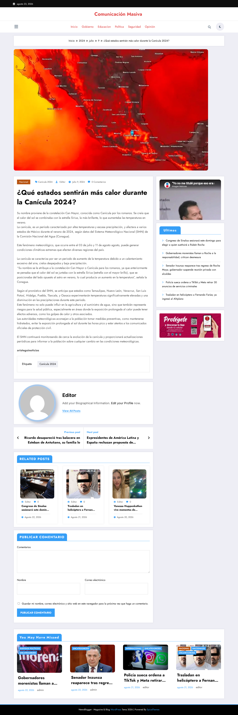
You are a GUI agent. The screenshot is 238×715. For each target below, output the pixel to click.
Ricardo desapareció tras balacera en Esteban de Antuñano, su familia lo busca (52, 441)
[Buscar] (209, 27)
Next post (92, 432)
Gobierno (88, 27)
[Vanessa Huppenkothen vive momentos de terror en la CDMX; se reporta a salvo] (130, 484)
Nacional (23, 181)
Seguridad (134, 27)
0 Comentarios (99, 181)
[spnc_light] (220, 27)
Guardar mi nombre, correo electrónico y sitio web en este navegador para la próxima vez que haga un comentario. (85, 603)
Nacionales (198, 648)
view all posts (71, 410)
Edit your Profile (122, 403)
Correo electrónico (95, 580)
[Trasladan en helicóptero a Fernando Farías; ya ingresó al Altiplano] (83, 484)
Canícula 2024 (45, 181)
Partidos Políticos (30, 648)
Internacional (134, 648)
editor (62, 181)
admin (40, 690)
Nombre (21, 580)
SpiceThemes (153, 709)
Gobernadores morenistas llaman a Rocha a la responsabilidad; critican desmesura (189, 255)
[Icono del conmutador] (16, 27)
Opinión (150, 27)
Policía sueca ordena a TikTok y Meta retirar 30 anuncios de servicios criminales (189, 284)
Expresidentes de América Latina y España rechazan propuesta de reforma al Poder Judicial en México (114, 441)
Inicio (74, 27)
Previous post (72, 432)
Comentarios (24, 547)
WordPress (116, 709)
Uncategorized (28, 652)
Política (119, 27)
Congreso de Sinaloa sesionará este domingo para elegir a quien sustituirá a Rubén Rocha (36, 508)
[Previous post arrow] (18, 438)
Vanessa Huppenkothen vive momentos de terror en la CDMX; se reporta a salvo (128, 508)
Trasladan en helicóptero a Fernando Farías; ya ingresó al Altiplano (82, 508)
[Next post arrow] (149, 438)
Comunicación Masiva (118, 14)
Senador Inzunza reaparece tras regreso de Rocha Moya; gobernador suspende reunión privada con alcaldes (191, 270)
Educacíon (104, 27)
